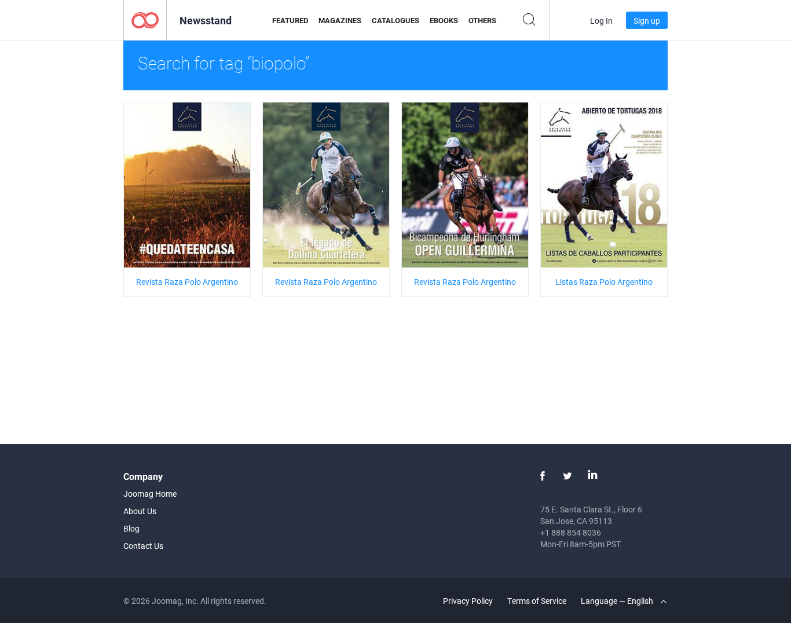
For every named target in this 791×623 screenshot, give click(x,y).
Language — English (618, 600)
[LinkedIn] (592, 476)
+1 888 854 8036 (570, 532)
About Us (139, 510)
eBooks (444, 20)
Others (482, 20)
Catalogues (395, 20)
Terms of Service (536, 600)
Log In (601, 20)
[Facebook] (542, 476)
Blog (131, 528)
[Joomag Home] (145, 19)
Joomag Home (150, 493)
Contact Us (143, 545)
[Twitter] (567, 476)
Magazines (339, 20)
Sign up (646, 20)
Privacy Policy (468, 600)
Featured (290, 20)
